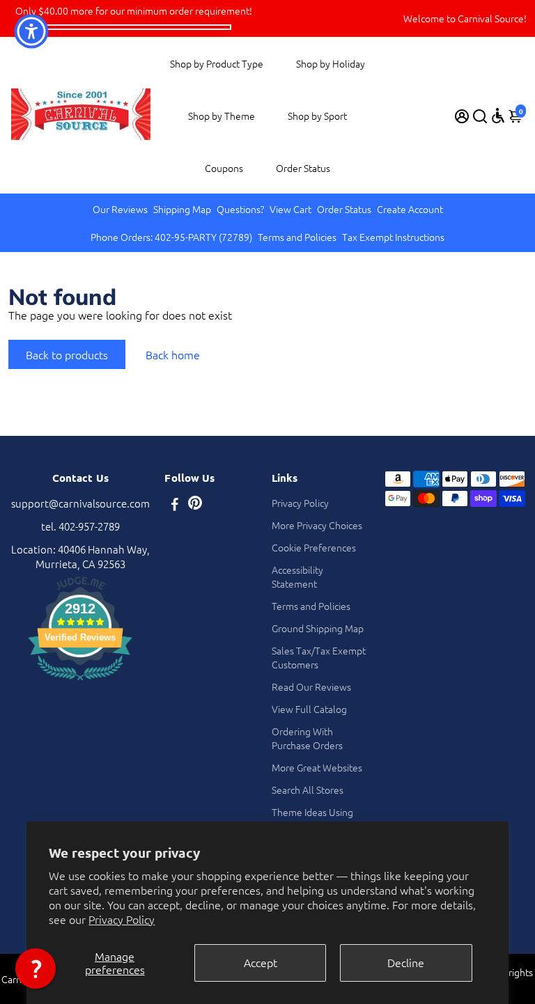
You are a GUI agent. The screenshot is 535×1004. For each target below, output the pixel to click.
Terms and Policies (297, 237)
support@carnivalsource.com (80, 503)
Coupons (224, 168)
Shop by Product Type (216, 63)
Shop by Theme (221, 116)
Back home (173, 354)
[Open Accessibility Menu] (498, 115)
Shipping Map (182, 209)
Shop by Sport (317, 116)
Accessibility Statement (297, 576)
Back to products (67, 354)
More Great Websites (317, 767)
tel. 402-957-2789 (80, 526)
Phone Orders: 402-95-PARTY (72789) (171, 237)
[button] (35, 968)
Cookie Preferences (314, 547)
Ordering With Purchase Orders (307, 738)
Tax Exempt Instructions (393, 237)
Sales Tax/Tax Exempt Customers (319, 657)
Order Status (303, 168)
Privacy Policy (121, 919)
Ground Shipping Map (318, 628)
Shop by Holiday (330, 63)
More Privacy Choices (317, 525)
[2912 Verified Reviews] (80, 682)
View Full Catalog (309, 709)
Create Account (410, 209)
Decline (405, 962)
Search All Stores (307, 790)
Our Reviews (120, 209)
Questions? (240, 209)
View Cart (290, 209)
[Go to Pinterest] (195, 505)
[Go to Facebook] (175, 505)
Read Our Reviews (311, 686)
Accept (260, 962)
